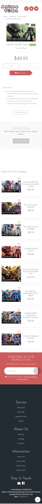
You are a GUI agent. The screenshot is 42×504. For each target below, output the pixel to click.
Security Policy (21, 470)
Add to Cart (21, 73)
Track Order (21, 412)
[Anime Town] (10, 9)
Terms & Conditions (30, 377)
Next (36, 33)
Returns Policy (21, 466)
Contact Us (21, 443)
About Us (21, 434)
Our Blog (21, 439)
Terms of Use (21, 457)
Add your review (21, 141)
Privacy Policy (23, 379)
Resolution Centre (21, 416)
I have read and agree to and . (22, 378)
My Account (21, 408)
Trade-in (21, 421)
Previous (6, 33)
